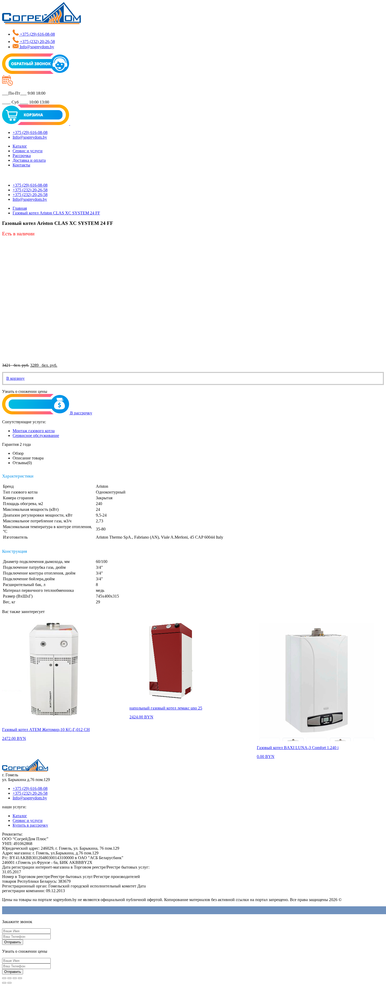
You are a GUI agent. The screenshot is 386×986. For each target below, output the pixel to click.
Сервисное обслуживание (36, 435)
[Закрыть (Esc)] (4, 978)
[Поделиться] (9, 978)
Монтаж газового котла (34, 431)
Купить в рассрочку (30, 825)
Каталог (20, 146)
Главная (20, 208)
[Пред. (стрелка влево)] (4, 983)
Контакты (21, 165)
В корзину (15, 378)
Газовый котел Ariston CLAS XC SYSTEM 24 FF (56, 213)
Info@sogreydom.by (30, 798)
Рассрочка (22, 155)
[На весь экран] (15, 978)
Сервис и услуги (28, 151)
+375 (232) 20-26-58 (30, 793)
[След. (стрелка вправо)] (9, 983)
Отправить (12, 942)
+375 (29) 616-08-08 (30, 788)
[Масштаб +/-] (20, 978)
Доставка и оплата (29, 160)
